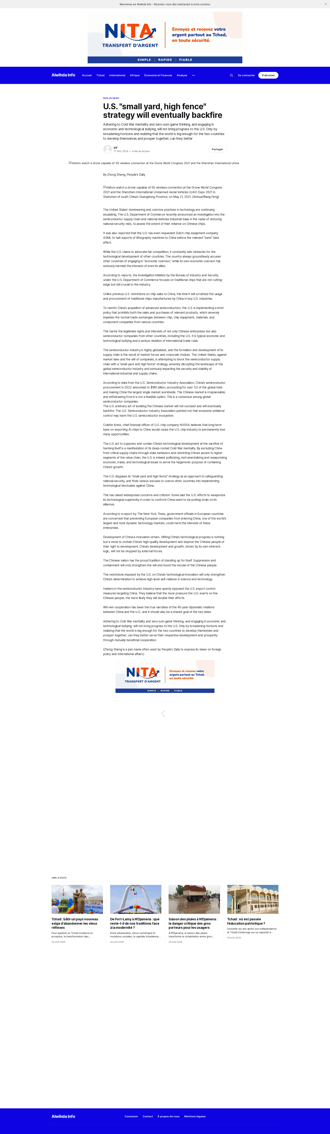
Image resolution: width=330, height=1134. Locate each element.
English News (111, 98)
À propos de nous (168, 1116)
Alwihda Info (63, 74)
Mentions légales (195, 1116)
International (117, 75)
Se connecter (246, 75)
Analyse (182, 75)
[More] (193, 75)
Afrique (135, 75)
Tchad (100, 75)
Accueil (87, 75)
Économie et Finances (158, 75)
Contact (148, 1116)
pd (115, 147)
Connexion (131, 1116)
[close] (326, 4)
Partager (217, 149)
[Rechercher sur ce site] (231, 75)
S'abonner (268, 75)
